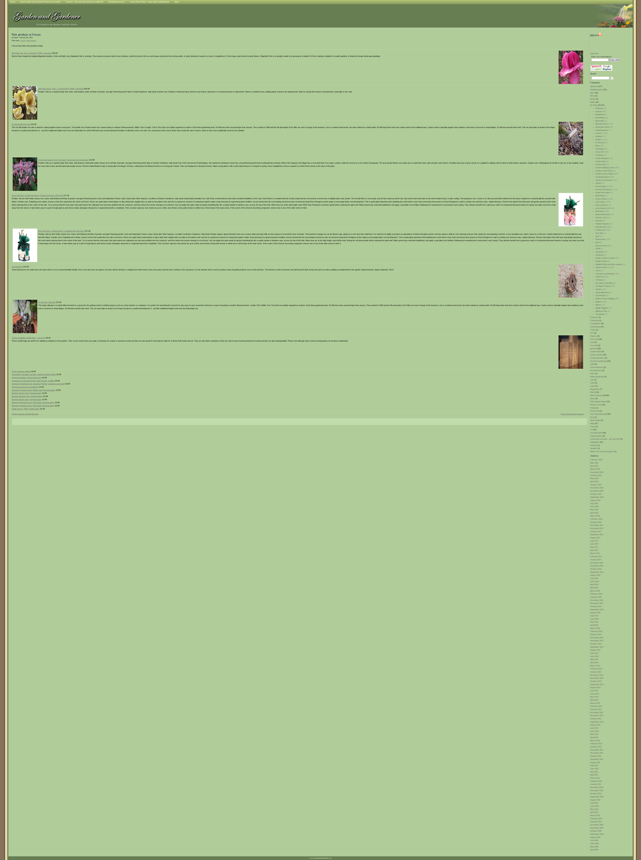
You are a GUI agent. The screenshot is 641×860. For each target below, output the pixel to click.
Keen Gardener (601, 205)
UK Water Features (603, 286)
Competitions (595, 323)
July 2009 (594, 840)
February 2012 (596, 744)
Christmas (594, 320)
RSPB (597, 249)
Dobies (598, 140)
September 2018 (597, 497)
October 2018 (595, 494)
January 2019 (595, 485)
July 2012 (594, 728)
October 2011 (595, 756)
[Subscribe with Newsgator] (596, 70)
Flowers (593, 336)
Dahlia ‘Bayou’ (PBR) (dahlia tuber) (26, 409)
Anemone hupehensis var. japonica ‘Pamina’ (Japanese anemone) (38, 384)
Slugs (592, 423)
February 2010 (596, 819)
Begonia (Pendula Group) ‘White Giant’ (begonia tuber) (34, 390)
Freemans (599, 155)
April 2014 (594, 662)
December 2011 (596, 750)
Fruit (592, 342)
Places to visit (595, 405)
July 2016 (594, 578)
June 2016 (594, 581)
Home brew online (602, 192)
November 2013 (596, 678)
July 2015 (594, 616)
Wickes (598, 305)
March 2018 (595, 516)
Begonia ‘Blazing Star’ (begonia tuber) (27, 400)
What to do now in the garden (602, 451)
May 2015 (594, 622)
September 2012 (597, 722)
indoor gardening (597, 377)
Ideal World (599, 196)
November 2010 (596, 790)
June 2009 (594, 843)
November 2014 (596, 641)
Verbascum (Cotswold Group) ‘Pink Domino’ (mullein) (33, 381)
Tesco (597, 271)
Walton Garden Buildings (605, 299)
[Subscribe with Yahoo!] (596, 67)
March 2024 (595, 469)
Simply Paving (601, 261)
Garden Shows (596, 355)
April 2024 (594, 466)
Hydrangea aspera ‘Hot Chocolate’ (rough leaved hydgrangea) (63, 160)
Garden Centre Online (604, 174)
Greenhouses (595, 370)
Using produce (596, 436)
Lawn (592, 386)
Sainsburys (600, 252)
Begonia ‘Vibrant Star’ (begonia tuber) (27, 393)
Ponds (592, 408)
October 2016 (595, 569)
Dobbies (598, 136)
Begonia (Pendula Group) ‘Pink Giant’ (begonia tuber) (33, 403)
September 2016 (597, 572)
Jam (592, 380)
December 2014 (596, 638)
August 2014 (595, 650)
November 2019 (596, 472)
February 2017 (596, 556)
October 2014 (595, 644)
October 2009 (595, 831)
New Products (596, 395)
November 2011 (596, 753)
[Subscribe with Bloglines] (607, 70)
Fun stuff (593, 345)
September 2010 (597, 797)
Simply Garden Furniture (605, 258)
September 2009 (597, 834)
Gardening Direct (602, 177)
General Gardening (598, 361)
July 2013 (594, 691)
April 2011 (594, 775)
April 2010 (594, 812)
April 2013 (594, 700)
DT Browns (600, 143)
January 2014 (595, 672)
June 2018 (594, 506)
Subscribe (594, 53)
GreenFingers (601, 186)
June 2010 (594, 806)
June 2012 (594, 731)
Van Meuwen (600, 295)
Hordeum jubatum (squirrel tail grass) (27, 378)
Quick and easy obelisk (21, 371)
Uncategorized (596, 433)
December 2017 (596, 525)
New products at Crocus (26, 34)
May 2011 (594, 772)
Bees (592, 93)
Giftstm (598, 183)
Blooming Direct (601, 124)
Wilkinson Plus (601, 311)
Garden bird (600, 164)
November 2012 (596, 715)
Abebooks (599, 108)
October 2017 (595, 532)
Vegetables (594, 442)
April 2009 (594, 850)
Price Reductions (597, 414)
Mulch (592, 392)
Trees (592, 427)
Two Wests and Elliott (604, 283)
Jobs (592, 383)
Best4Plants (600, 118)
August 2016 (595, 575)
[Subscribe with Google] (607, 67)
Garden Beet (600, 161)
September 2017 (597, 535)
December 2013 (596, 675)
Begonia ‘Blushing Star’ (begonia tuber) (27, 396)
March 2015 (595, 628)
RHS (597, 242)
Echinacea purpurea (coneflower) (25, 387)
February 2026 (596, 460)
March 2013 (595, 703)
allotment (593, 86)
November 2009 (596, 828)
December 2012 (596, 712)
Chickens (594, 317)
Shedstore (599, 255)
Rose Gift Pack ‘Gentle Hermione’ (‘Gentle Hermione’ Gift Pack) (37, 195)
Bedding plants (596, 90)
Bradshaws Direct (602, 127)
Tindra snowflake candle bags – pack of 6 (28, 338)
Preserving (594, 411)
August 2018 (595, 500)
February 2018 (596, 519)
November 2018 (596, 491)
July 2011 (594, 765)
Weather (593, 448)
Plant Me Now (601, 227)
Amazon (598, 111)
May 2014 (594, 659)
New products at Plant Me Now (25, 414)
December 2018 (596, 488)
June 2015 (594, 619)
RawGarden (600, 239)
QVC (597, 236)
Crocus (598, 133)
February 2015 (596, 631)
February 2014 (596, 669)
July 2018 (594, 503)
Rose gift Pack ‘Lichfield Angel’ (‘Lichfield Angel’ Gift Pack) (61, 231)
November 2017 (596, 528)
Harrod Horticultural (603, 189)
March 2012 (595, 741)
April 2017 (594, 550)
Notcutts (598, 221)
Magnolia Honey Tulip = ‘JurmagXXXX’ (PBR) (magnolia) (61, 89)
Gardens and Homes (603, 180)
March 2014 (595, 666)
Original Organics (602, 224)
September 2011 (596, 759)
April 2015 (594, 625)
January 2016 (595, 597)
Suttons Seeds (601, 267)
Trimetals (599, 280)
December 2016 (596, 563)
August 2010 (595, 800)
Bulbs (592, 102)
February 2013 (596, 706)
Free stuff (594, 339)
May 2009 (594, 847)
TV (591, 430)
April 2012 (594, 737)
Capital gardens (601, 130)
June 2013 (594, 694)
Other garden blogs (598, 402)
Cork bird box (17, 267)
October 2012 (595, 719)
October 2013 (595, 681)
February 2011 (596, 781)
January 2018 (595, 522)
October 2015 (595, 606)
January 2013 (595, 709)
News (592, 399)
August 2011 (595, 762)
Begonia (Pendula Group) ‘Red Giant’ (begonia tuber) (33, 406)
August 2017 (595, 538)
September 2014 (597, 647)
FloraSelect (600, 149)
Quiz (592, 417)
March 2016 (595, 591)
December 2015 (596, 600)
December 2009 (596, 825)
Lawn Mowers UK (602, 208)
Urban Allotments (602, 292)
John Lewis (600, 202)
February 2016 (596, 594)
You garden (600, 314)
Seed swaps (595, 420)
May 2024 (594, 463)
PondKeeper (600, 230)
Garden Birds (595, 352)
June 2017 (594, 544)
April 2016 (594, 588)
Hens (592, 373)
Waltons (598, 302)
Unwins (598, 289)
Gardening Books (597, 358)
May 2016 (594, 584)
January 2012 (595, 747)
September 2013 (597, 684)
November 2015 (596, 603)
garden (593, 349)
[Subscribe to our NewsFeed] (600, 35)
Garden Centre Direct (604, 171)
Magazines (594, 389)
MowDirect (599, 211)
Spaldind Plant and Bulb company (608, 264)
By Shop (593, 105)
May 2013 (594, 697)
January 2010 (595, 822)
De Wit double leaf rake (21, 124)
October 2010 (595, 793)
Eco (591, 333)
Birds (592, 96)
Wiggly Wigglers (601, 308)
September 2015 (597, 610)
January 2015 (595, 634)
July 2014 (594, 653)
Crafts (592, 330)
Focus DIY (599, 152)
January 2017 (595, 560)
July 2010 (594, 803)
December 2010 (596, 787)
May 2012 (594, 734)
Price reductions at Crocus (572, 414)
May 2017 (594, 547)
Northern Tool (600, 218)
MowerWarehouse (602, 214)
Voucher (593, 445)
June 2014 (594, 656)
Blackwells (599, 121)
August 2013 (595, 687)
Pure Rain (599, 233)
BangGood (599, 114)
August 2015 (595, 613)
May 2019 (594, 478)
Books (592, 99)
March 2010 (595, 815)
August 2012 (595, 725)
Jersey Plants (601, 199)
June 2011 (594, 769)
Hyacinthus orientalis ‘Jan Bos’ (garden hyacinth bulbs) (34, 374)
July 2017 (594, 541)
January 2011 (595, 784)
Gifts (592, 364)
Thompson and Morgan (604, 274)
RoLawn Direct (601, 246)
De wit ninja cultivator (46, 302)
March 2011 (595, 778)
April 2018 (594, 513)
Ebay (597, 146)
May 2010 (594, 809)
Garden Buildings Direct (605, 168)
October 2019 (595, 475)
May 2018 (594, 510)
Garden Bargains (602, 158)
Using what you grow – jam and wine (605, 439)
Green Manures (596, 367)
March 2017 (595, 553)
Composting (595, 327)
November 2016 (596, 566)
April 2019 (594, 482)
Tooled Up (599, 277)
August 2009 (595, 837)
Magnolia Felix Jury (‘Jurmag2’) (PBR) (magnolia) (32, 53)
